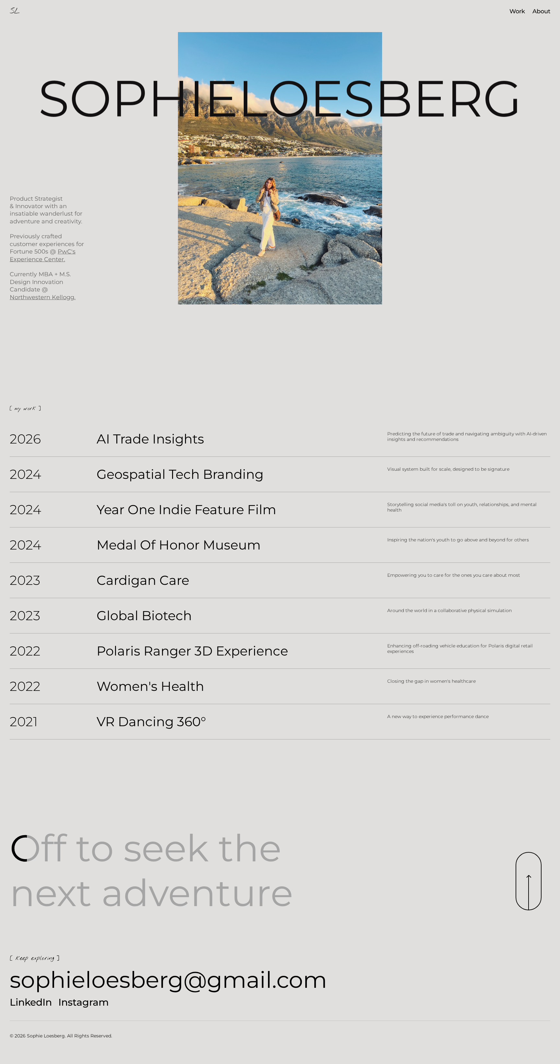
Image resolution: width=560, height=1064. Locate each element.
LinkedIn (31, 1002)
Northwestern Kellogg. (43, 297)
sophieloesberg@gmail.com (168, 979)
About (541, 11)
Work (517, 11)
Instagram (83, 1002)
